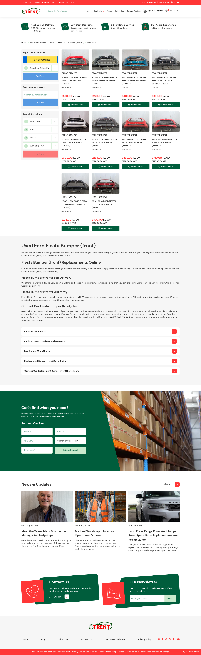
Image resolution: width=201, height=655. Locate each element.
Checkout (173, 11)
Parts (25, 639)
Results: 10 (92, 42)
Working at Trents (41, 2)
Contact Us (63, 2)
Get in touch (55, 596)
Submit (170, 598)
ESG (53, 2)
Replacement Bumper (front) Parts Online (45, 361)
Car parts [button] (98, 11)
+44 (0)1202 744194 (160, 2)
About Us (27, 2)
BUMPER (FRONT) (76, 42)
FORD (52, 42)
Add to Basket (77, 104)
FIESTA (61, 42)
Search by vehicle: (38, 42)
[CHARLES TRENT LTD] (31, 11)
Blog (72, 2)
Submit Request (70, 450)
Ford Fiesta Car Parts (35, 331)
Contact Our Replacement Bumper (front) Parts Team (51, 370)
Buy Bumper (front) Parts (37, 351)
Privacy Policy (144, 639)
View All (167, 484)
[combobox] (40, 68)
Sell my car (119, 11)
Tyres (109, 11)
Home (24, 42)
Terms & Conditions (115, 639)
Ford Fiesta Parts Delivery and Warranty (44, 341)
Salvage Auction (134, 11)
